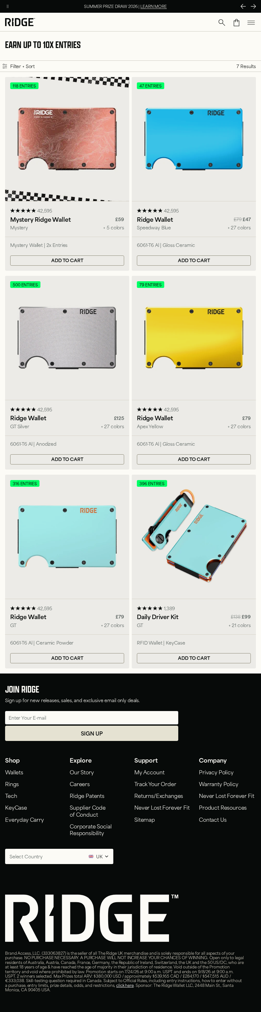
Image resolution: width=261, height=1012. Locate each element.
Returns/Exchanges (158, 795)
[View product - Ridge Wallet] (194, 174)
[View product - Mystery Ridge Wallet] (67, 174)
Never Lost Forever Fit (161, 807)
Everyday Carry (24, 819)
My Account (149, 772)
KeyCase (16, 807)
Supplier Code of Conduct (88, 810)
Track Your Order (155, 783)
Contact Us (212, 819)
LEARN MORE (153, 6)
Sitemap (144, 819)
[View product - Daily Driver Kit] (194, 571)
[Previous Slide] (243, 6)
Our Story (82, 772)
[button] (222, 22)
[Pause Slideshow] (7, 6)
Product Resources (223, 807)
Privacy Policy (216, 772)
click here (125, 985)
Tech (11, 795)
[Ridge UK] (20, 22)
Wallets (14, 772)
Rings (12, 783)
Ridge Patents (87, 795)
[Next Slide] (253, 6)
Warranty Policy (218, 783)
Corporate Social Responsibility (90, 829)
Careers (80, 783)
